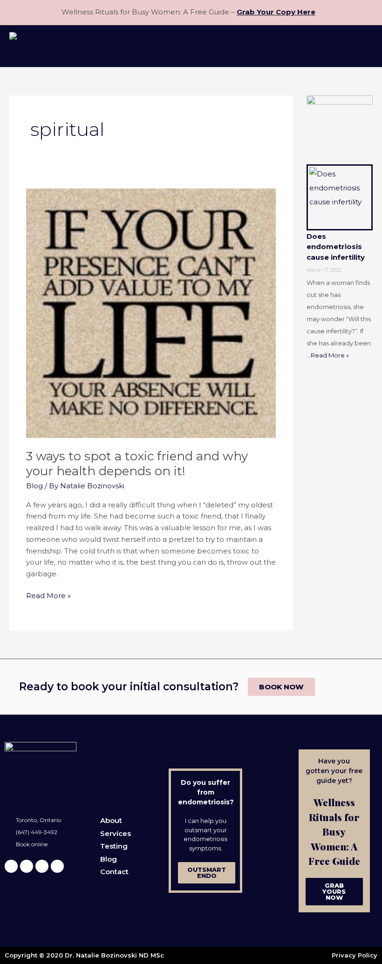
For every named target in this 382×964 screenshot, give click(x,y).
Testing (114, 846)
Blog (34, 485)
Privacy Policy (354, 955)
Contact (114, 871)
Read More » (48, 595)
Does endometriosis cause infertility (336, 247)
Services (115, 833)
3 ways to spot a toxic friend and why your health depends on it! (137, 464)
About (111, 820)
